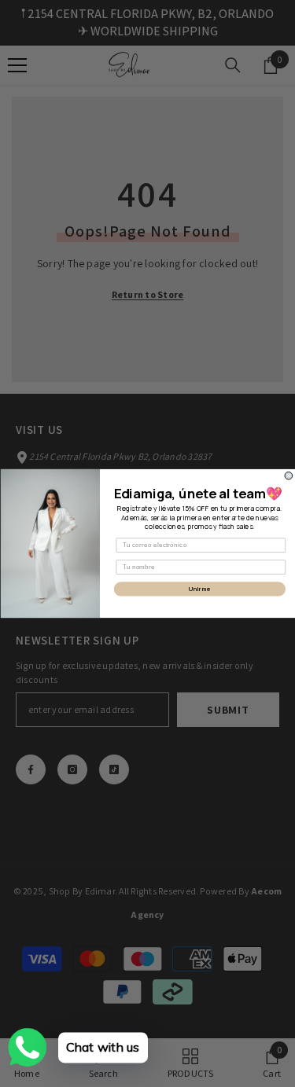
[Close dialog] (289, 475)
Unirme (199, 589)
